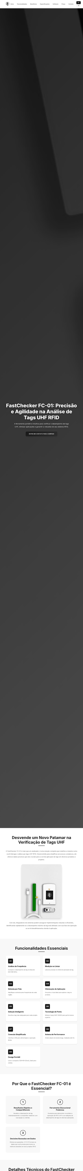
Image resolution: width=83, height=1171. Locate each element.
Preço (63, 4)
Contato (70, 4)
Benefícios (33, 4)
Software (55, 4)
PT (78, 2)
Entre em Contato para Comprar (41, 434)
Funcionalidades (22, 4)
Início (12, 4)
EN (78, 5)
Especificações (45, 4)
